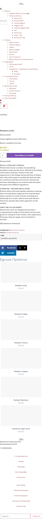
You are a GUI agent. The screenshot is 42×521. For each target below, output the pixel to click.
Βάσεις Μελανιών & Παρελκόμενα (21, 59)
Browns (11, 54)
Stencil (11, 83)
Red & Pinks (13, 52)
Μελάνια (8, 40)
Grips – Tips (18, 35)
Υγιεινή (11, 81)
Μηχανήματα (9, 62)
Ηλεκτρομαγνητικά (15, 64)
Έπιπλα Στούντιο (14, 91)
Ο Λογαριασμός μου (21, 456)
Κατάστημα (21, 467)
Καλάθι (21, 461)
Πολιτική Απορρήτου (21, 495)
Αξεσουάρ (12, 88)
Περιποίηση (13, 79)
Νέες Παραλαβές (10, 98)
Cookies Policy (21, 506)
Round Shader (19, 21)
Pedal (16, 71)
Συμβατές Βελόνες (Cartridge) (19, 13)
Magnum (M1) (18, 25)
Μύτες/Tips (18, 33)
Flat (15, 30)
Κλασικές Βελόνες (15, 16)
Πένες (11, 66)
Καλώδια (17, 74)
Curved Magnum (19, 23)
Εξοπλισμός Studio (11, 86)
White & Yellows (14, 45)
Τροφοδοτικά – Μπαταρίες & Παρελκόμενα (23, 69)
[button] (21, 8)
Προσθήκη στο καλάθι (24, 155)
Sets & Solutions (15, 57)
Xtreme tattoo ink (13, 232)
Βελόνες (7, 11)
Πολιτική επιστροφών (21, 490)
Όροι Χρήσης (21, 485)
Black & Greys (14, 42)
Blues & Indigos (14, 50)
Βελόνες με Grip (19, 37)
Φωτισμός (12, 93)
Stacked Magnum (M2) (21, 28)
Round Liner (18, 18)
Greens (11, 47)
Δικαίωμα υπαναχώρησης (21, 501)
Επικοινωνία (21, 477)
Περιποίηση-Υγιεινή (11, 76)
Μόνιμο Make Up (10, 95)
